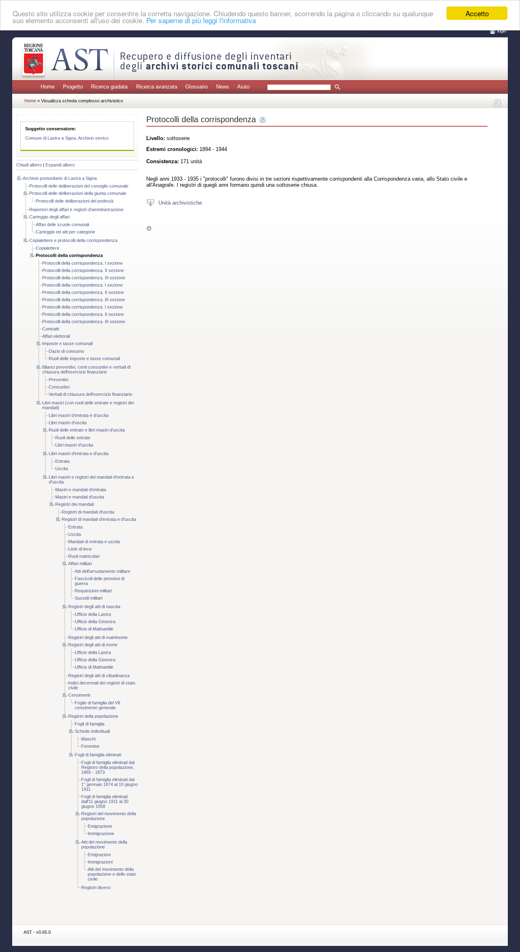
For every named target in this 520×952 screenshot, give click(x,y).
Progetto (73, 87)
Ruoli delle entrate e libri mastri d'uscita (87, 429)
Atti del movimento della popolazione (104, 844)
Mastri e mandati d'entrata (80, 489)
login (501, 30)
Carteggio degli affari (49, 216)
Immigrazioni (100, 861)
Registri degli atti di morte (92, 644)
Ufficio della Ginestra (95, 621)
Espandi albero (60, 164)
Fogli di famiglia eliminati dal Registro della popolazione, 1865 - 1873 (107, 767)
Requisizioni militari (93, 590)
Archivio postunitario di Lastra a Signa (60, 178)
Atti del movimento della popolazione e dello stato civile (112, 874)
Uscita (61, 468)
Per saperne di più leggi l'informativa (201, 20)
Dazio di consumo (66, 351)
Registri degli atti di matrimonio (98, 637)
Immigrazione (101, 833)
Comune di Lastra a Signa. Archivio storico (66, 138)
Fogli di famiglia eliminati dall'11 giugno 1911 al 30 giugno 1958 (104, 801)
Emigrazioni (99, 854)
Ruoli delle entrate (72, 437)
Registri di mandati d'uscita (88, 511)
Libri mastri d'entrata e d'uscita (78, 415)
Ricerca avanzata (156, 87)
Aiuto (243, 87)
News (222, 87)
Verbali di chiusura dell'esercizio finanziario (90, 394)
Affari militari (80, 563)
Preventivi (58, 379)
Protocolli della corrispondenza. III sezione (83, 277)
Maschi (88, 738)
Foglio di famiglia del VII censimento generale (97, 705)
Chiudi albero (29, 164)
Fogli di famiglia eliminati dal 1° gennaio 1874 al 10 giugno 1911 (109, 784)
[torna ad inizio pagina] (149, 228)
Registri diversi (95, 887)
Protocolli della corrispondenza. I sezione (82, 263)
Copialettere (47, 248)
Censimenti (79, 695)
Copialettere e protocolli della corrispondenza (73, 240)
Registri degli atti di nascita (94, 606)
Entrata (62, 461)
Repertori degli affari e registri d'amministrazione (76, 209)
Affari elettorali (56, 336)
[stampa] (497, 103)
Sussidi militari (88, 598)
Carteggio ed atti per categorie (65, 231)
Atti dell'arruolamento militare (102, 571)
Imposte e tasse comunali (67, 343)
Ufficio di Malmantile (94, 628)
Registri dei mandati (74, 504)
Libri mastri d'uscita (68, 422)
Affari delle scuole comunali (62, 224)
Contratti (50, 328)
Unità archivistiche (180, 202)
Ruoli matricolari (84, 556)
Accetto (477, 13)
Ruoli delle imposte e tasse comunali (84, 358)
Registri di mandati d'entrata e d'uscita (99, 519)
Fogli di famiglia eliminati (98, 754)
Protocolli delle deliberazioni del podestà (74, 201)
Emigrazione (100, 826)
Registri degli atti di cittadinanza (99, 675)
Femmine (90, 746)
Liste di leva (79, 548)
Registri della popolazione (93, 716)
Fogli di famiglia (89, 723)
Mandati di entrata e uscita (94, 541)
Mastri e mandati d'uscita (79, 496)
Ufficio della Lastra (93, 614)
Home (47, 87)
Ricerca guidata (109, 87)
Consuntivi (59, 386)
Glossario (196, 87)
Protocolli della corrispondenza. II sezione (83, 270)
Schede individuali (92, 731)
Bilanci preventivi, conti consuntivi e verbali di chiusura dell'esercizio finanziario (86, 369)
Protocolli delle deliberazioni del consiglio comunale (78, 185)
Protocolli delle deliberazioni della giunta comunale (77, 193)
